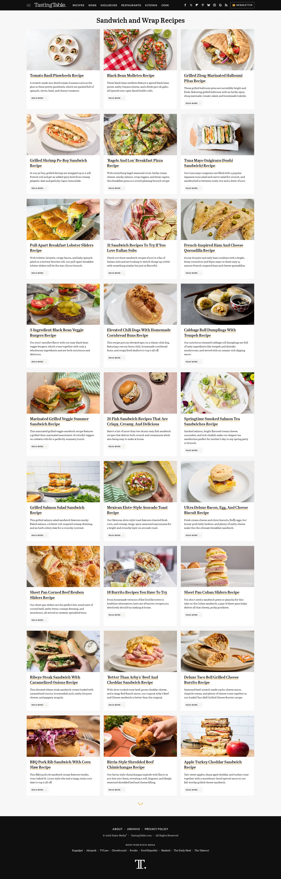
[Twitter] (191, 6)
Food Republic (149, 850)
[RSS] (226, 6)
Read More (37, 98)
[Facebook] (185, 6)
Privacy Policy (156, 829)
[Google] (220, 6)
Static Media (119, 835)
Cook (165, 5)
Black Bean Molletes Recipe (130, 75)
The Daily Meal (182, 850)
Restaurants (131, 5)
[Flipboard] (197, 6)
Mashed (165, 850)
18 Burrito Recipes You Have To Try (137, 592)
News (92, 5)
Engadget (77, 850)
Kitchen (151, 5)
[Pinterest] (202, 6)
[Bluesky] (208, 6)
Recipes (78, 5)
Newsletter (244, 5)
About (117, 829)
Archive (133, 829)
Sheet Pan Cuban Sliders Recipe (211, 592)
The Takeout (201, 850)
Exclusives (109, 5)
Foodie (134, 850)
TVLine (104, 850)
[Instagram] (214, 6)
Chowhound (119, 850)
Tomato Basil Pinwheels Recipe (57, 75)
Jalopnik (91, 850)
